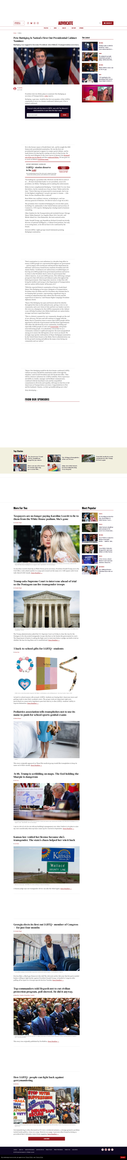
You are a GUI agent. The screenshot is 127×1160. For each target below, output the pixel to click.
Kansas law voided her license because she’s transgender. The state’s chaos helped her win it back (44, 838)
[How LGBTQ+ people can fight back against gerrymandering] (47, 1105)
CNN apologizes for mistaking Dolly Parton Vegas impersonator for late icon (106, 80)
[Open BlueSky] (31, 23)
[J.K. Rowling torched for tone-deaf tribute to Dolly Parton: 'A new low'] (90, 517)
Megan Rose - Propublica (19, 995)
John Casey (17, 780)
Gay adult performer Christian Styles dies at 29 (105, 571)
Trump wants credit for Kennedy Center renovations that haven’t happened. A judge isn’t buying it (106, 49)
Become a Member (63, 167)
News (55, 28)
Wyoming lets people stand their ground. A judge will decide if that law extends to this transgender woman (106, 59)
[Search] (100, 23)
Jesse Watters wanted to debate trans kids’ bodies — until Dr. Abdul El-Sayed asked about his (106, 541)
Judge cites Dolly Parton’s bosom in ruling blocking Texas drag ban (69, 467)
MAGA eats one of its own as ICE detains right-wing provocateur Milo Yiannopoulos (36, 468)
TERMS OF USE (67, 1149)
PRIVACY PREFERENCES (58, 1149)
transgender (54, 327)
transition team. (43, 159)
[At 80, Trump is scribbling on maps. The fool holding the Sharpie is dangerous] (47, 801)
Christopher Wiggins (18, 522)
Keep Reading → (36, 573)
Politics (46, 28)
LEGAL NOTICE (75, 1149)
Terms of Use (39, 1157)
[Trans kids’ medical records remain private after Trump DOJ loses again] (88, 458)
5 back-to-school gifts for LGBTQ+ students (39, 648)
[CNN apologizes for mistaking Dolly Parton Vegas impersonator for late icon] (90, 78)
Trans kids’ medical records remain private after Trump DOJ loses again (104, 458)
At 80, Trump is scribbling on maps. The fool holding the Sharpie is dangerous (46, 775)
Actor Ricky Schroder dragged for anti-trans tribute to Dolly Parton (105, 550)
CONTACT (15, 1149)
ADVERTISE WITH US (40, 1149)
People (100, 513)
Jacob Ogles (17, 843)
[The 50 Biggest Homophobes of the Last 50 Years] (54, 458)
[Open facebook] (28, 23)
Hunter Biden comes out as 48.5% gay (106, 68)
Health (64, 28)
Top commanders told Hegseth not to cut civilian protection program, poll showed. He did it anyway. (43, 990)
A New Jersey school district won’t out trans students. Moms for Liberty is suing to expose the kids (105, 562)
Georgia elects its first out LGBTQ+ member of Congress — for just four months (46, 926)
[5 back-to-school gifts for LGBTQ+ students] (47, 673)
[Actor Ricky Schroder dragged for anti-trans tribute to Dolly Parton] (90, 548)
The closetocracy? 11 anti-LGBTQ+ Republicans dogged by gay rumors (35, 458)
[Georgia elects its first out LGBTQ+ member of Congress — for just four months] (47, 952)
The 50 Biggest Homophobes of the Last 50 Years (70, 458)
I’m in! (64, 115)
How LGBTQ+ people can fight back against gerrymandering (39, 1078)
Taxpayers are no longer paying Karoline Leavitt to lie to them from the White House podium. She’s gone (46, 517)
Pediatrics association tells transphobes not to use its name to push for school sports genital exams (44, 713)
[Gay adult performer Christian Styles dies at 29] (90, 570)
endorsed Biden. (53, 157)
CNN (46, 96)
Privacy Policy (29, 1157)
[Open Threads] (34, 23)
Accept (123, 1157)
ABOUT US (21, 1149)
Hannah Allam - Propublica (29, 995)
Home (15, 33)
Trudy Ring (20, 87)
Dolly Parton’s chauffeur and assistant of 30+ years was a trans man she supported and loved (106, 530)
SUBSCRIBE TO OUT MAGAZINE (17, 23)
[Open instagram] (38, 23)
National (101, 43)
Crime (100, 53)
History (74, 28)
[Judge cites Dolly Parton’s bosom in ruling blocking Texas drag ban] (54, 467)
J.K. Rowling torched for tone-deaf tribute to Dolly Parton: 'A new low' (106, 519)
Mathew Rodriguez (18, 718)
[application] (97, 93)
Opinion (81, 28)
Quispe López (17, 652)
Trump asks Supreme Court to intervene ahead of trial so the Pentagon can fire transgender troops (45, 582)
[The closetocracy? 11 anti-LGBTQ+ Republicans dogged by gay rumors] (20, 458)
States (100, 556)
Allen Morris (17, 1084)
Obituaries (101, 566)
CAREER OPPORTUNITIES (29, 1149)
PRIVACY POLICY (49, 1149)
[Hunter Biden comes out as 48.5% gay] (90, 67)
